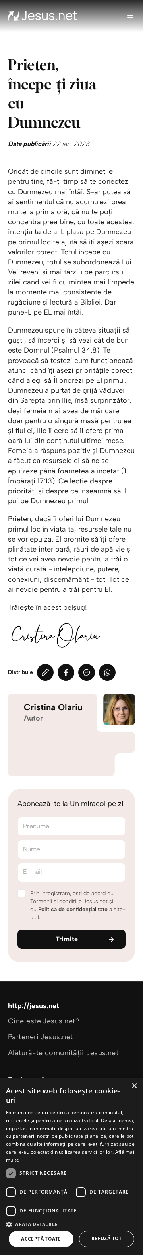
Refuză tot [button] (106, 1238)
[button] (71, 1224)
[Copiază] (45, 672)
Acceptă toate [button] (41, 1238)
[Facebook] (66, 672)
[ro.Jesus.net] (42, 16)
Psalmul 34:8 (75, 350)
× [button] (134, 1086)
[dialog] (71, 1166)
